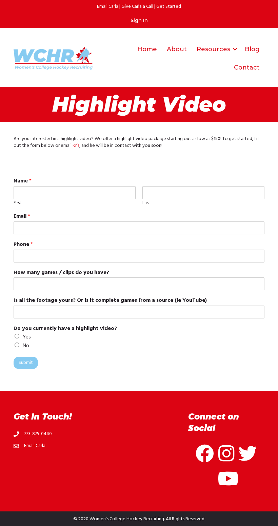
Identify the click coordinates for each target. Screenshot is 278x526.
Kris (76, 146)
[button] (235, 49)
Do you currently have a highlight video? (65, 328)
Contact (247, 67)
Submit (26, 363)
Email (22, 216)
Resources (213, 49)
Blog (252, 49)
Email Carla (107, 7)
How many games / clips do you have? (61, 272)
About (177, 49)
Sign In (139, 20)
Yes (27, 337)
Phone (23, 244)
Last (146, 203)
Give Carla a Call (137, 7)
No (26, 346)
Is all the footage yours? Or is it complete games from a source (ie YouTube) (110, 300)
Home (147, 49)
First (17, 203)
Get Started (168, 7)
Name (23, 181)
